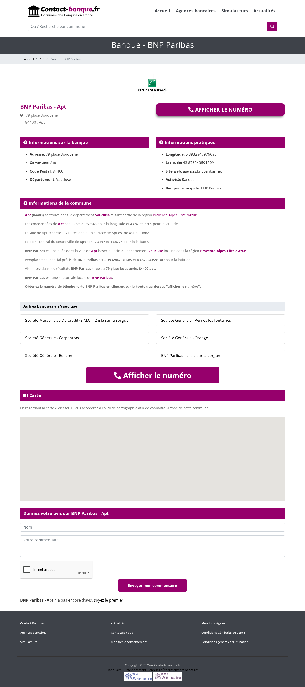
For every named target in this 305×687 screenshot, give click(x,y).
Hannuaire (114, 670)
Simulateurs (234, 11)
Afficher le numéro (223, 109)
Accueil (162, 11)
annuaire (155, 670)
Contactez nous (122, 632)
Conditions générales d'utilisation (225, 642)
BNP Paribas (102, 277)
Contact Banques (32, 623)
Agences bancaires (196, 11)
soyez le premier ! (109, 600)
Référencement (135, 670)
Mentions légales (213, 623)
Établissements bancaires (180, 670)
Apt (42, 59)
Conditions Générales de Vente (223, 632)
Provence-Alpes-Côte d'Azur (175, 215)
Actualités (264, 11)
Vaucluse (102, 215)
